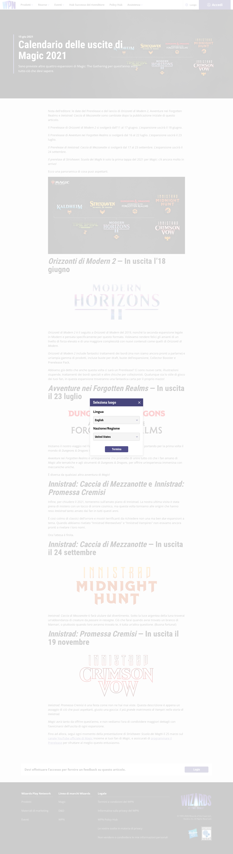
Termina (116, 449)
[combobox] (113, 420)
